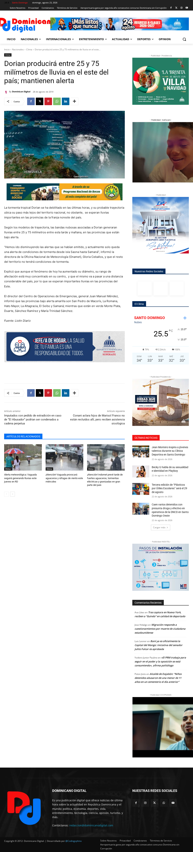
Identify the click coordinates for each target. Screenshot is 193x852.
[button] (184, 39)
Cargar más (159, 527)
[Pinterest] (48, 101)
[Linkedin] (65, 101)
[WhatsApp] (57, 101)
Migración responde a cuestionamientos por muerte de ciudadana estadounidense (160, 628)
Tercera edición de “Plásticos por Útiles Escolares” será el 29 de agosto (169, 488)
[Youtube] (187, 8)
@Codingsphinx (73, 841)
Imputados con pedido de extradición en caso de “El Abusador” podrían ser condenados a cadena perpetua (32, 419)
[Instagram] (181, 8)
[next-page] (12, 494)
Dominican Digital (21, 91)
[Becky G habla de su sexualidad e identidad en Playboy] (140, 471)
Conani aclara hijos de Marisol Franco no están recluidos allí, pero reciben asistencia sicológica (97, 419)
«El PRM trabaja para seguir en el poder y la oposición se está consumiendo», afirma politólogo (160, 661)
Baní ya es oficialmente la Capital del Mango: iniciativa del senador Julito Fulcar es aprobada (158, 645)
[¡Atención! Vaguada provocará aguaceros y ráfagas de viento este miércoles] (64, 457)
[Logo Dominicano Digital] (26, 24)
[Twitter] (176, 8)
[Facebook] (171, 8)
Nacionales (18, 49)
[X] (39, 101)
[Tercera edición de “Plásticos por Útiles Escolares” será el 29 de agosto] (140, 489)
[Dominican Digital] (6, 91)
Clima (29, 49)
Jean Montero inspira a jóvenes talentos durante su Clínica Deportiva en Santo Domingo (170, 451)
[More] (74, 101)
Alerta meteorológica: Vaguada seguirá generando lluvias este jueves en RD (20, 478)
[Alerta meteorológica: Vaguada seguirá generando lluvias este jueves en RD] (23, 457)
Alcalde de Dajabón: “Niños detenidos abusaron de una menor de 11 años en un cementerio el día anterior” (158, 678)
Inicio (7, 49)
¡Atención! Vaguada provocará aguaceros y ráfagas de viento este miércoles (64, 478)
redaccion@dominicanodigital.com (91, 825)
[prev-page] (6, 494)
